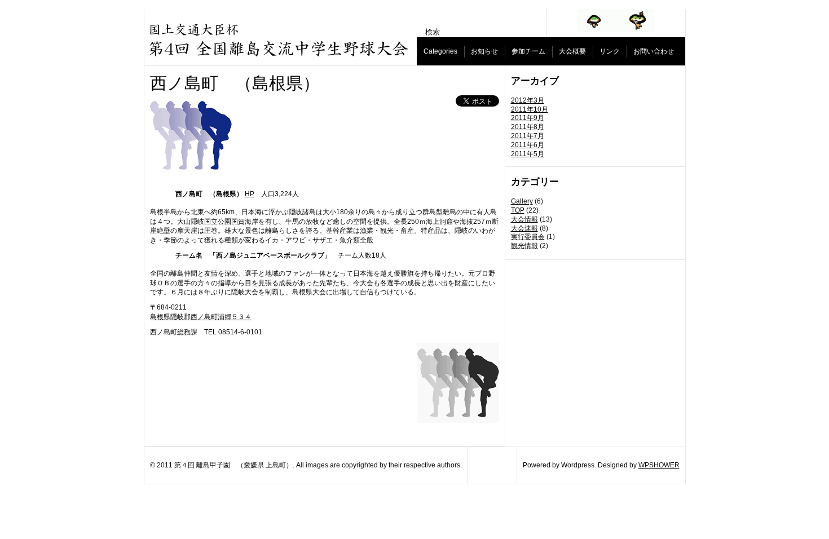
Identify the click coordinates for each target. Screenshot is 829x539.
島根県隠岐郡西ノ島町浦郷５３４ (201, 317)
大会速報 (524, 228)
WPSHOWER (659, 465)
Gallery (522, 201)
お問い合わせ (653, 51)
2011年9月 (527, 118)
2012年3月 (527, 100)
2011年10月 (529, 109)
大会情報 (524, 219)
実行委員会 (528, 237)
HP (249, 194)
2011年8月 (527, 127)
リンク (609, 51)
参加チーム (528, 51)
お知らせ (484, 51)
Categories (440, 51)
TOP (517, 210)
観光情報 (524, 246)
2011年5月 (527, 154)
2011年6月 (527, 145)
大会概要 (572, 51)
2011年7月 (527, 136)
